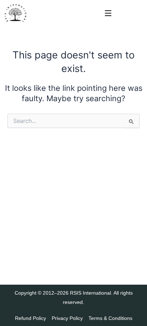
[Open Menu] (108, 13)
